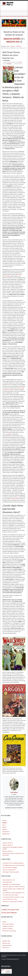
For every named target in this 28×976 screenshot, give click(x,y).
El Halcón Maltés (15, 498)
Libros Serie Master (9, 913)
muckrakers (9, 434)
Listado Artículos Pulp (10, 910)
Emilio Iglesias (14, 792)
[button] (6, 820)
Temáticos (9, 63)
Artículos (20, 62)
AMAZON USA (12, 42)
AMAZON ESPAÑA (12, 39)
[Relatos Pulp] (7, 3)
